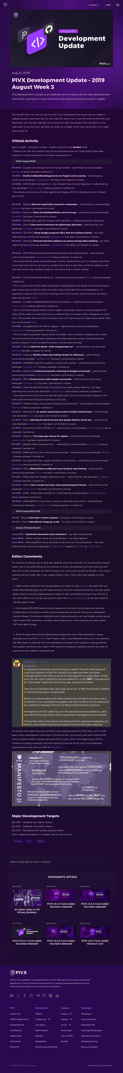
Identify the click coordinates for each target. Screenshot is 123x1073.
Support (64, 1019)
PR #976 (16, 436)
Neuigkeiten (40, 1041)
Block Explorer (41, 1030)
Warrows (16, 208)
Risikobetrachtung (89, 1041)
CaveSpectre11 (43, 180)
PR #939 (16, 204)
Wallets (38, 1014)
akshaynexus (18, 330)
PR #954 (16, 277)
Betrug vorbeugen (89, 1047)
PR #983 (16, 493)
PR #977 (16, 444)
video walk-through (77, 598)
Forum (64, 1025)
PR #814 (80, 546)
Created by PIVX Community (99, 1066)
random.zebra (35, 188)
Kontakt (64, 1041)
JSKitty (39, 473)
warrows (16, 172)
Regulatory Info (88, 1025)
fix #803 (41, 638)
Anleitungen (66, 1030)
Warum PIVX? (67, 1036)
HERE (34, 298)
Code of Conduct (88, 1019)
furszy (89, 277)
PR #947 (16, 220)
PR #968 (16, 387)
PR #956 (16, 326)
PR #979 (16, 460)
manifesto (56, 747)
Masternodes (16, 1036)
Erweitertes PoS (17, 1025)
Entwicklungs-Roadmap (46, 1047)
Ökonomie (14, 1047)
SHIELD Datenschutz (19, 1019)
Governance (15, 1041)
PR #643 (16, 168)
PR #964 (16, 371)
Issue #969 (18, 538)
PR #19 (15, 518)
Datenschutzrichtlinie (90, 1036)
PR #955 (16, 302)
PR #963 (16, 363)
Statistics (39, 1036)
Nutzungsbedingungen (91, 1030)
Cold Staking (15, 1030)
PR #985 (16, 501)
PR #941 (16, 212)
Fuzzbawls (17, 216)
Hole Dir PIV (15, 1014)
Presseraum (86, 1014)
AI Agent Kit (40, 1019)
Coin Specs (40, 1025)
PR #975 (16, 428)
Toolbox (64, 1014)
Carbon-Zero (94, 546)
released (84, 586)
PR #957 (16, 346)
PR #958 (16, 355)
